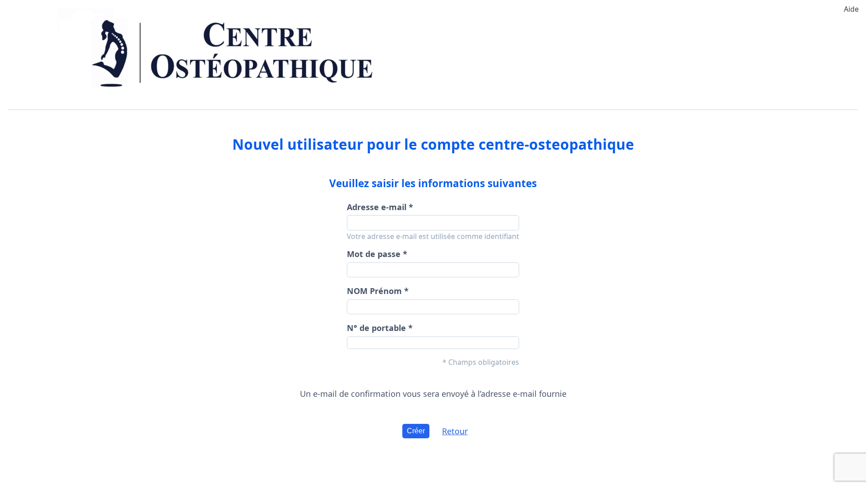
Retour (455, 431)
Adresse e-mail (376, 207)
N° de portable (376, 327)
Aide (851, 9)
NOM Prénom (374, 290)
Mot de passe (374, 253)
